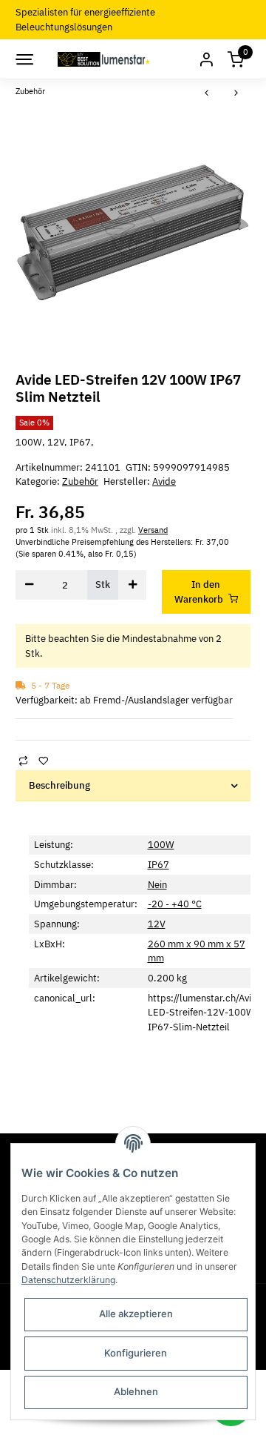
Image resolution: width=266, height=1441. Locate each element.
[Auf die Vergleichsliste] (23, 761)
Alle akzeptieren (136, 1313)
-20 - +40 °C (175, 904)
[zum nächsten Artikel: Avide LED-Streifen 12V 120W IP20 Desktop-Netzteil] (236, 93)
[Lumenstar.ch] (104, 59)
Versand (153, 530)
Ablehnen (136, 1391)
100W (161, 844)
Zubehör (80, 481)
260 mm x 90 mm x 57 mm (196, 951)
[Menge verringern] (30, 584)
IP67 (158, 864)
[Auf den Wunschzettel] (42, 761)
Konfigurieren (135, 1353)
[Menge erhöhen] (132, 584)
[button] (206, 59)
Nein (157, 884)
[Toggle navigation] (24, 59)
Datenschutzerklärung (68, 1279)
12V (157, 924)
